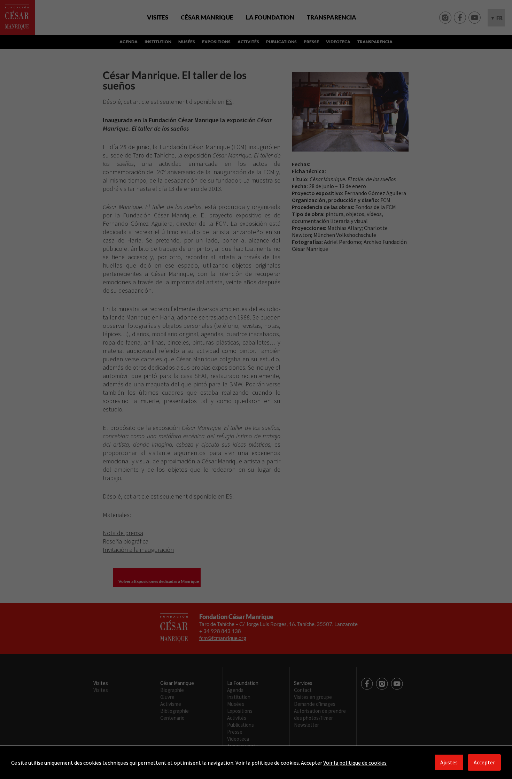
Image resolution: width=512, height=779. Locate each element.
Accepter (484, 762)
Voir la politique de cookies (355, 762)
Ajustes (449, 762)
